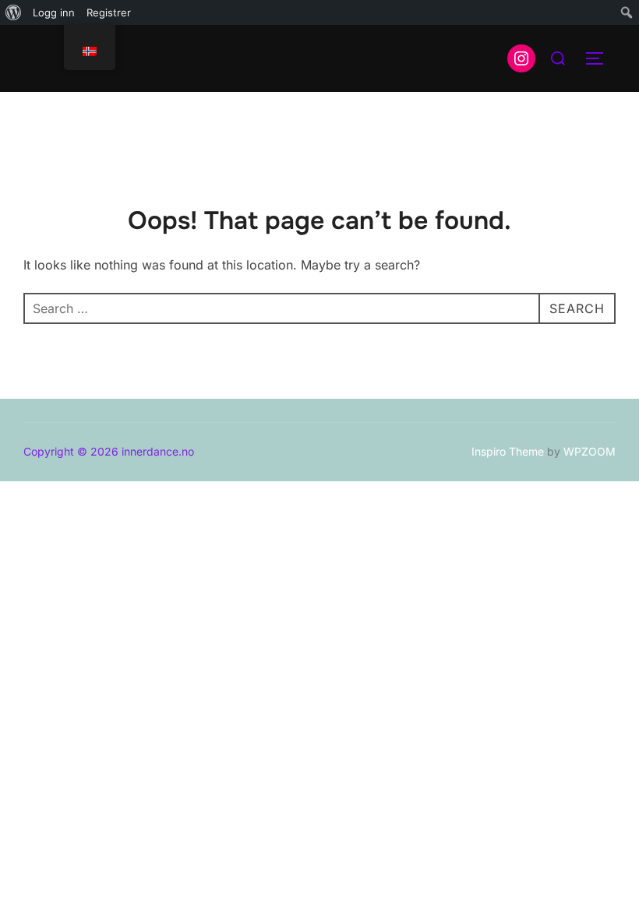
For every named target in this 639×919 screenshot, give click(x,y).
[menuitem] (13, 12)
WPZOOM (589, 451)
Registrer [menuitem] (108, 12)
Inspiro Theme (507, 451)
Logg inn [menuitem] (54, 12)
